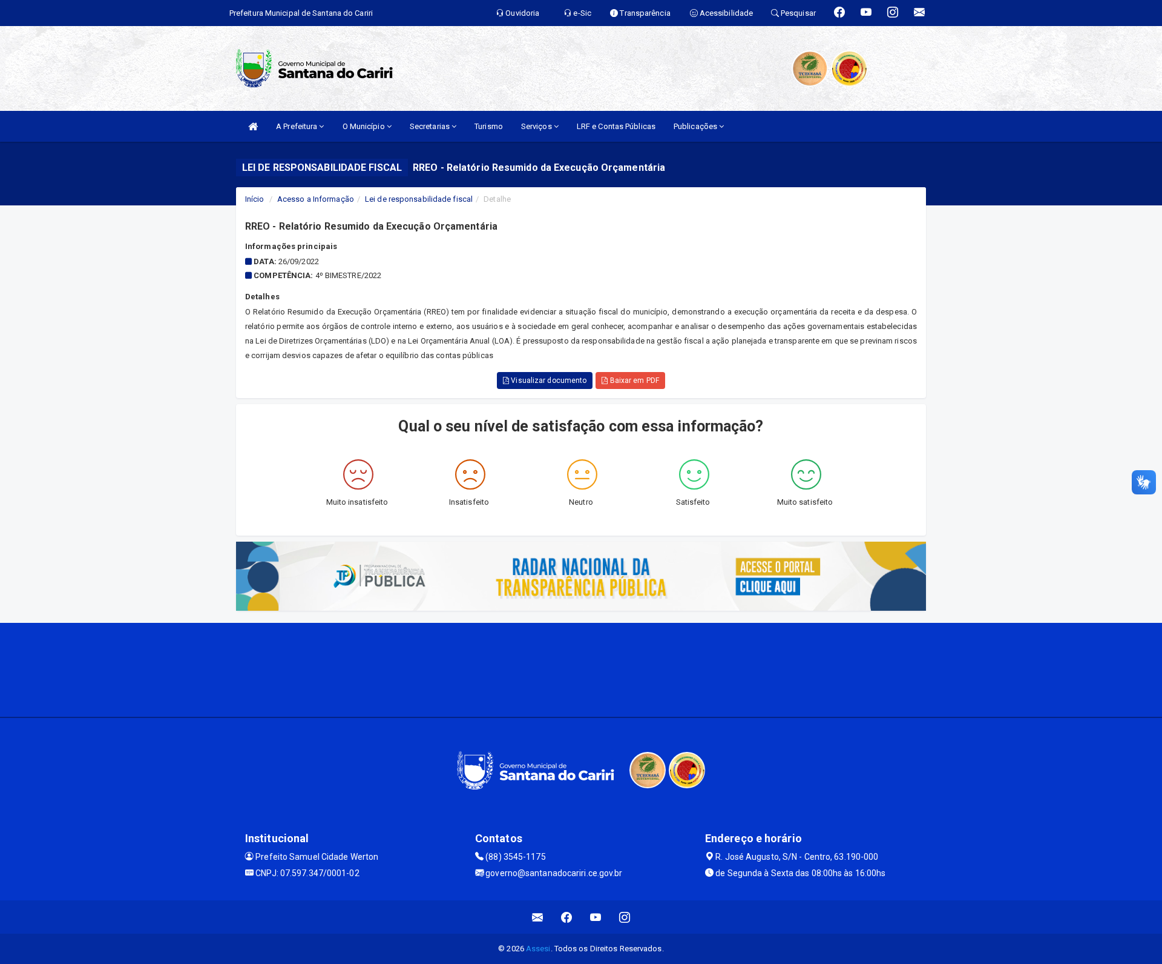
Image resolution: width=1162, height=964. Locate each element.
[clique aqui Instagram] (624, 917)
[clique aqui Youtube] (595, 917)
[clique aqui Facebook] (566, 917)
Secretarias (430, 126)
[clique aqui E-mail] (537, 917)
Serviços (537, 126)
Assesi (538, 948)
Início (254, 199)
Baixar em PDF (633, 380)
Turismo (488, 126)
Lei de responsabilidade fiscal (419, 199)
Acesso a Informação (315, 199)
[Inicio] (253, 126)
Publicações (696, 126)
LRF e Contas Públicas (616, 126)
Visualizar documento (547, 380)
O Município (365, 126)
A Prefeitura (297, 126)
